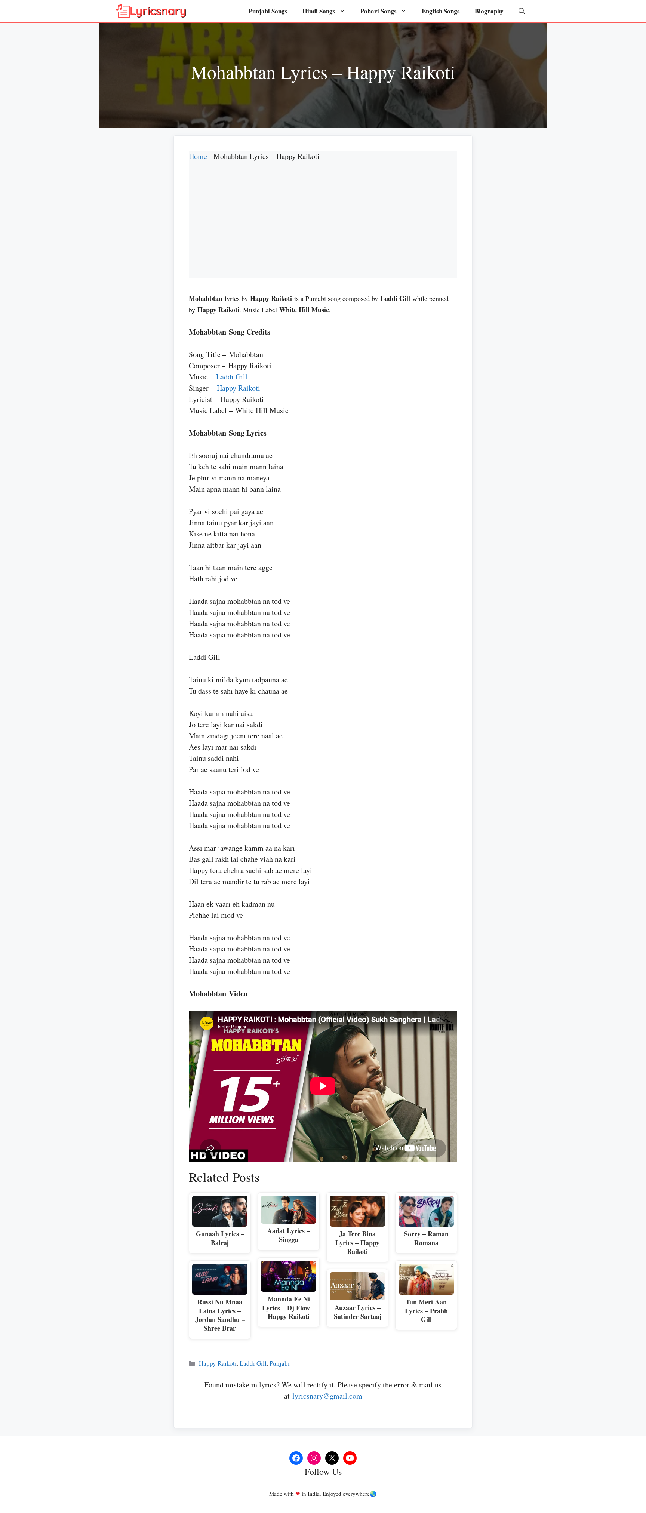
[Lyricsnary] (151, 11)
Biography (489, 11)
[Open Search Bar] (521, 11)
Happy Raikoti (238, 388)
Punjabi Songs (268, 11)
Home (198, 156)
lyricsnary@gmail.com (327, 1396)
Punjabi (280, 1363)
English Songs (441, 11)
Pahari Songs (378, 11)
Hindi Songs (318, 11)
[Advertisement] (323, 225)
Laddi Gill (231, 377)
